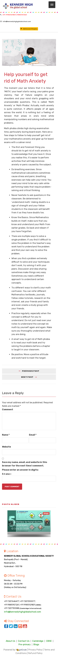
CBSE (49, 641)
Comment (7, 409)
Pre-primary (24, 644)
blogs (46, 513)
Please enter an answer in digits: (20, 470)
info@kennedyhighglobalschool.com (17, 21)
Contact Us (23, 641)
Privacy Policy (35, 649)
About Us (10, 641)
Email (32, 435)
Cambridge (37, 641)
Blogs (36, 644)
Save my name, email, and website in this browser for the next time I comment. (24, 464)
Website (6, 446)
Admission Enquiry (30, 29)
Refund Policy (35, 653)
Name (6, 435)
